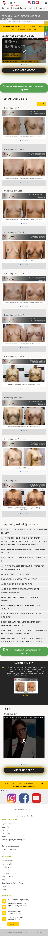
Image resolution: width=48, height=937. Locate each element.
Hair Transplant (7, 864)
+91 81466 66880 (14, 911)
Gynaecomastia (8, 824)
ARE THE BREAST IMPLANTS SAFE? (15, 574)
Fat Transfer (6, 833)
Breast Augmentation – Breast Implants (19, 21)
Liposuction (6, 827)
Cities (4, 889)
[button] (21, 64)
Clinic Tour (5, 873)
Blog (3, 870)
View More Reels (24, 770)
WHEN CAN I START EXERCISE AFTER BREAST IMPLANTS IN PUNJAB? (20, 590)
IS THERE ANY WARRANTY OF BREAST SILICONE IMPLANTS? (21, 615)
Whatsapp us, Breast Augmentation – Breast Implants (25, 88)
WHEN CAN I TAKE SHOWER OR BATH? (17, 584)
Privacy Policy (7, 886)
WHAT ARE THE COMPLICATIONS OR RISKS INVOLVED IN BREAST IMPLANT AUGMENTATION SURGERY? (23, 640)
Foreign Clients (7, 877)
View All (42, 104)
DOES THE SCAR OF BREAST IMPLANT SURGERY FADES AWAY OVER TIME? (21, 623)
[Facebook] (33, 2)
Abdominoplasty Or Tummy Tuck (14, 840)
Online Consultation (9, 849)
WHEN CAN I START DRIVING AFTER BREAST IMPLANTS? (19, 599)
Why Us (5, 880)
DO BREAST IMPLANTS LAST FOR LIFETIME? (19, 579)
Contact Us (13, 924)
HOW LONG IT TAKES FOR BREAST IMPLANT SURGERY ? (23, 559)
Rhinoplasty (6, 830)
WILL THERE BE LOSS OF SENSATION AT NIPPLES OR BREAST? (23, 551)
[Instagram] (29, 2)
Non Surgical (6, 867)
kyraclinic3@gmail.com (17, 906)
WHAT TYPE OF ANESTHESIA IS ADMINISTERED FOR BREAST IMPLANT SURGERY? (22, 567)
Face (3, 843)
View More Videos (24, 70)
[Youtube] (37, 2)
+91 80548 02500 (14, 913)
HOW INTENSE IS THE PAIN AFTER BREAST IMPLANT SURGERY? (22, 607)
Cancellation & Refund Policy (12, 883)
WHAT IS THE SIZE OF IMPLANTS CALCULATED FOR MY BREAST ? (24, 531)
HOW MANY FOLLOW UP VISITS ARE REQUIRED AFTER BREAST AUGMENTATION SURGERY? (24, 632)
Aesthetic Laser (7, 861)
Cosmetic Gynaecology (10, 846)
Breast (4, 836)
